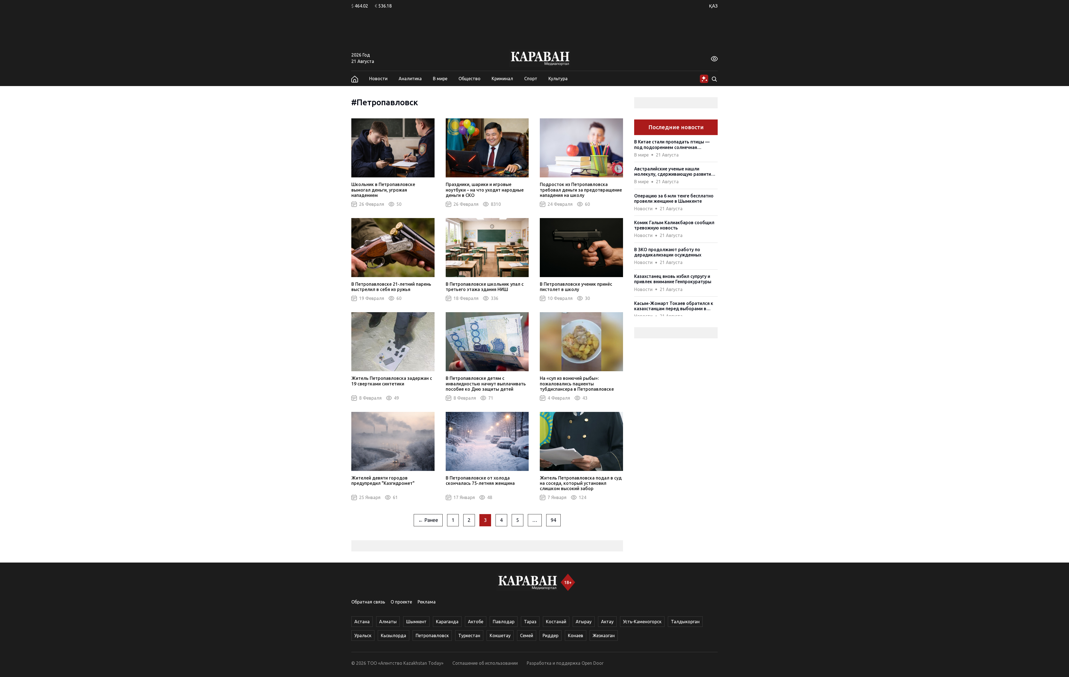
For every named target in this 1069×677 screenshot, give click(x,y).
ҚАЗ (713, 5)
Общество (469, 78)
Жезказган (604, 635)
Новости (378, 78)
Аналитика (410, 78)
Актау (607, 621)
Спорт (530, 78)
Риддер (550, 635)
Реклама (427, 601)
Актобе (475, 621)
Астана (362, 621)
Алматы (388, 621)
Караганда (447, 621)
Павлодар (503, 621)
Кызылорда (393, 635)
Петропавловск (432, 635)
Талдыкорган (685, 621)
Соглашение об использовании (485, 663)
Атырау (584, 621)
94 (553, 520)
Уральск (362, 635)
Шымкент (416, 621)
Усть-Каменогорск (642, 621)
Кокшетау (500, 635)
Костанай (556, 621)
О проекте (401, 601)
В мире (440, 78)
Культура (558, 78)
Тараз (530, 621)
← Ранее (428, 520)
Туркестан (469, 635)
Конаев (575, 635)
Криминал (502, 78)
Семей (526, 635)
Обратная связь (368, 601)
